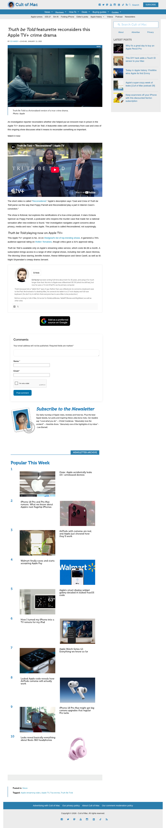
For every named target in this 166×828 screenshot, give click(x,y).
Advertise (136, 32)
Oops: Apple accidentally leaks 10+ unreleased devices (75, 473)
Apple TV (45, 793)
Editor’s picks (82, 16)
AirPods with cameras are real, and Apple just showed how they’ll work (75, 534)
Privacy (150, 32)
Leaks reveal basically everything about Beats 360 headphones (38, 738)
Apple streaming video (31, 793)
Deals (84, 11)
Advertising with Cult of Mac (46, 805)
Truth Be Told (67, 793)
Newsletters (130, 16)
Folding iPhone (67, 16)
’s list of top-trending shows (62, 238)
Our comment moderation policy (117, 805)
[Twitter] (18, 306)
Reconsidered (39, 201)
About (120, 32)
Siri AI (55, 16)
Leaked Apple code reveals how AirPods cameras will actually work (37, 681)
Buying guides (99, 11)
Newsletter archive (85, 452)
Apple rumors (36, 16)
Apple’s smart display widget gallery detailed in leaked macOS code (76, 593)
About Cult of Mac (91, 805)
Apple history (96, 16)
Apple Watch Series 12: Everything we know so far (73, 650)
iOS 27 (48, 16)
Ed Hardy (14, 41)
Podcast (118, 16)
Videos (110, 16)
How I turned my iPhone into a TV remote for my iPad (37, 621)
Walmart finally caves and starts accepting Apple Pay (38, 562)
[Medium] (14, 306)
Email (16, 370)
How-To (72, 11)
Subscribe (151, 5)
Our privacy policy (71, 805)
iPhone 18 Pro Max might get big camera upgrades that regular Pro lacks (76, 710)
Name (16, 361)
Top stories (55, 793)
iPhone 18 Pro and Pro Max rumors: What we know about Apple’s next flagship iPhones (37, 504)
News (47, 11)
